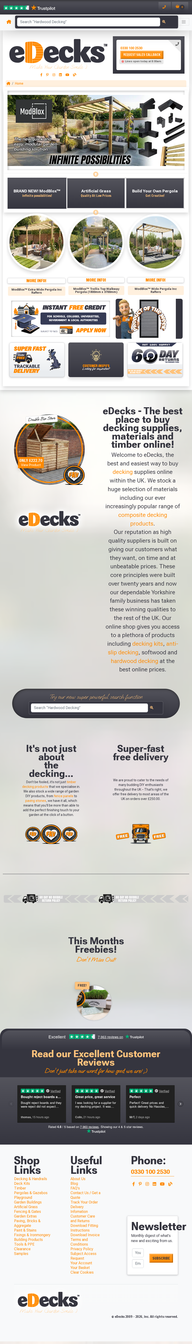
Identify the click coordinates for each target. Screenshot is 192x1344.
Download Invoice (85, 1235)
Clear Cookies (82, 1272)
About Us (77, 1179)
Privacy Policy (81, 1249)
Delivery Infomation (79, 1209)
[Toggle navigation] (183, 21)
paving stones (35, 801)
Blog (74, 1183)
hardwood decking (134, 660)
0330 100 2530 (131, 48)
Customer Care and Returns (82, 1218)
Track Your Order (84, 1202)
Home (19, 83)
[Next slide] (96, 211)
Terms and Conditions (79, 1242)
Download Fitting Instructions (84, 1227)
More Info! (40, 280)
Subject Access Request (83, 1256)
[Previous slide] (96, 173)
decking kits (147, 643)
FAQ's (75, 1188)
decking (123, 471)
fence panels (63, 796)
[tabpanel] (149, 55)
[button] (36, 193)
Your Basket (80, 1267)
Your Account (81, 1263)
